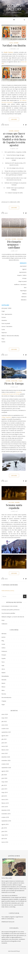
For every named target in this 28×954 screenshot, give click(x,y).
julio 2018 (4, 828)
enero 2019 (5, 806)
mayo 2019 (5, 792)
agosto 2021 (5, 735)
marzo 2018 (5, 842)
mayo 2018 (5, 835)
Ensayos (4, 655)
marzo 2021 (5, 746)
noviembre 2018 (6, 813)
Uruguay (20, 239)
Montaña (14, 381)
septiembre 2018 (6, 821)
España (16, 43)
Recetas (4, 694)
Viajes (20, 381)
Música (3, 687)
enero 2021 (5, 753)
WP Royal (17, 951)
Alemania (4, 633)
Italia (3, 665)
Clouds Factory (14, 7)
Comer (3, 644)
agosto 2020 (5, 771)
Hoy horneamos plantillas (8, 613)
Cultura (8, 239)
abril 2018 (4, 838)
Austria (3, 637)
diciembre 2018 (6, 810)
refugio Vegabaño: (6, 417)
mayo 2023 (5, 718)
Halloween (4, 624)
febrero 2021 (5, 750)
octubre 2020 (5, 764)
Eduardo (7, 125)
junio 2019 (4, 789)
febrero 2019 (5, 803)
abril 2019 (4, 796)
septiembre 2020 (6, 767)
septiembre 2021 (6, 732)
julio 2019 (4, 785)
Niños (3, 690)
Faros (3, 662)
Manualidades (5, 676)
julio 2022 (4, 721)
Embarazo (4, 651)
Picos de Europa (14, 383)
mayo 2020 (5, 782)
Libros (3, 669)
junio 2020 (4, 778)
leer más (14, 119)
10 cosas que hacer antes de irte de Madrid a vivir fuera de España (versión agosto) (14, 139)
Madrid (16, 131)
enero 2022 (5, 725)
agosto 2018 (5, 824)
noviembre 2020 (6, 760)
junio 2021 (4, 742)
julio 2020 (4, 774)
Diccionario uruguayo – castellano (14, 244)
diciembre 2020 (6, 757)
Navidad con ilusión (14, 45)
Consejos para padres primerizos (10, 609)
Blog (11, 43)
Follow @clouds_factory (8, 590)
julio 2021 (4, 739)
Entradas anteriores (10, 585)
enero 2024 (5, 714)
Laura (6, 213)
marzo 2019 (5, 799)
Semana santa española (14, 506)
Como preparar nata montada (9, 606)
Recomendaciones (6, 697)
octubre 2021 (5, 728)
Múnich (3, 683)
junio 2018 (4, 831)
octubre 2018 (5, 817)
